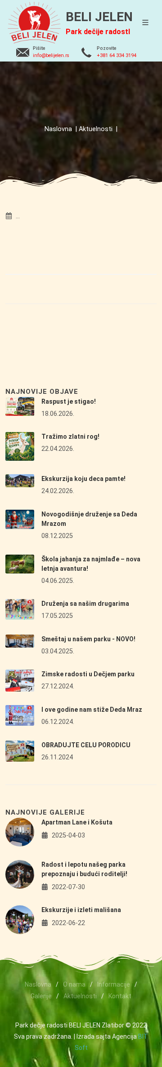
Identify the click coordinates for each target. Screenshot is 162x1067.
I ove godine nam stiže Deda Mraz (91, 709)
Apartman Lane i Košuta (76, 822)
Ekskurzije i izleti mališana (81, 909)
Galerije (41, 996)
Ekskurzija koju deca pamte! (83, 478)
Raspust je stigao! (68, 401)
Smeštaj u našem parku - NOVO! (88, 639)
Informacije (113, 984)
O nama (74, 984)
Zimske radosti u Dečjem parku (88, 674)
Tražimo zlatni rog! (70, 436)
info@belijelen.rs (51, 55)
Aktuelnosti (95, 129)
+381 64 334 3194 (116, 55)
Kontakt (119, 996)
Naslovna (58, 129)
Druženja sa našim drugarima (85, 603)
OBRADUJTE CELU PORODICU (85, 745)
